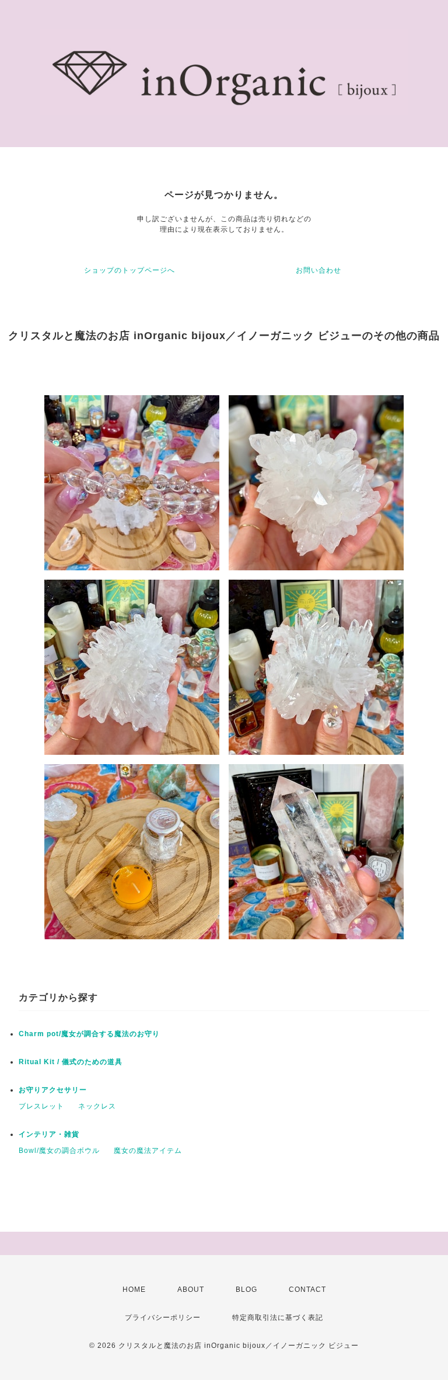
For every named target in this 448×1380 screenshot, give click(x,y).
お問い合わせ (318, 270)
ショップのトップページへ (129, 270)
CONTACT (307, 1289)
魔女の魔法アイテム (148, 1150)
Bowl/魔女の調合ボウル (59, 1150)
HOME (134, 1289)
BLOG (246, 1289)
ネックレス (97, 1106)
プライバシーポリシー (163, 1317)
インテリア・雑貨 (49, 1134)
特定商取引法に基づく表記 (277, 1317)
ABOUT (190, 1289)
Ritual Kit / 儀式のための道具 (71, 1062)
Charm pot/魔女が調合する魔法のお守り (89, 1034)
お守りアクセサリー (53, 1090)
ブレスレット (41, 1106)
